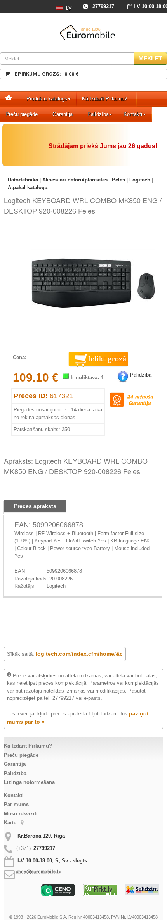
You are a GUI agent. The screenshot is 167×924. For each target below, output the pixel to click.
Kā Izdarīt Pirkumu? (104, 99)
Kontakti (133, 114)
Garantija (62, 114)
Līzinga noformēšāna (29, 782)
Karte (11, 823)
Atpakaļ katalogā (27, 187)
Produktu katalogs (46, 99)
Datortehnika (23, 180)
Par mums (16, 804)
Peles (118, 180)
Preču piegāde (21, 114)
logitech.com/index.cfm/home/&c (79, 654)
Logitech (139, 180)
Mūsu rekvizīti (21, 814)
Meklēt (150, 58)
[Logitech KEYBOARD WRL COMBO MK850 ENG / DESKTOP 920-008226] (93, 231)
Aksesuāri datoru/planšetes (75, 180)
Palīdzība (98, 114)
